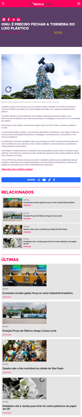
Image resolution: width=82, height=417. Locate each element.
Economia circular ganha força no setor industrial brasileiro (49, 202)
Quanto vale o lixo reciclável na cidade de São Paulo (45, 229)
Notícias (58, 32)
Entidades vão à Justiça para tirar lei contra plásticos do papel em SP (39, 407)
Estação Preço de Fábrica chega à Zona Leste (42, 216)
